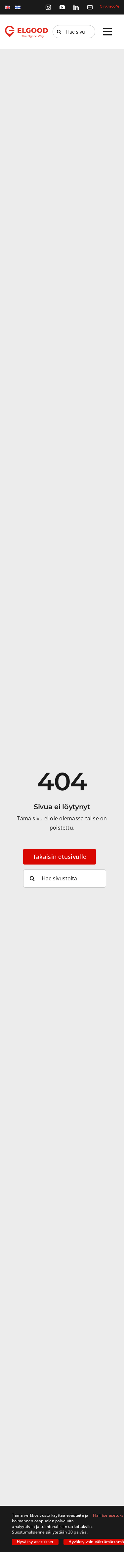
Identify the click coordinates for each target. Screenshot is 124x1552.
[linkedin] (76, 7)
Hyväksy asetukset (35, 1541)
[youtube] (62, 7)
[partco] (109, 7)
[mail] (90, 7)
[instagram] (48, 7)
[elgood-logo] (26, 28)
